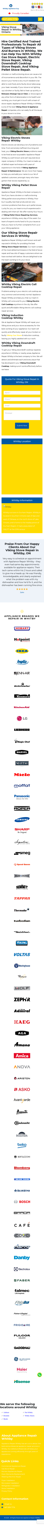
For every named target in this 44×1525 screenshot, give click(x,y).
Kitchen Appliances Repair (12, 1471)
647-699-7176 (9, 1507)
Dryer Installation (8, 1480)
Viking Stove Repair (12, 23)
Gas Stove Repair (8, 1469)
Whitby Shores (29, 1416)
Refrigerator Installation (11, 1486)
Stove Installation (8, 1488)
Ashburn (6, 1412)
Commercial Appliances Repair (14, 1466)
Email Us (8, 1504)
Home (3, 23)
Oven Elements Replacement (13, 1474)
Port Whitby (29, 1412)
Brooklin (6, 1416)
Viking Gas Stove (14, 335)
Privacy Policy (7, 1491)
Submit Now (22, 426)
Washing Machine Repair (11, 1477)
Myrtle (5, 1419)
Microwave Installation (10, 1483)
